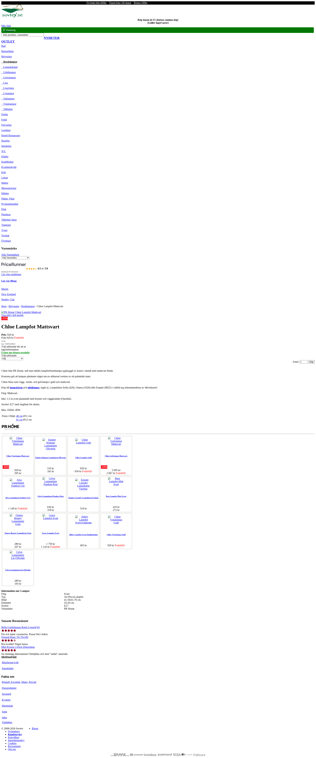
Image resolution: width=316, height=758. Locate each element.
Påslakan (6, 214)
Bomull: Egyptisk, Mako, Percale (19, 682)
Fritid (4, 119)
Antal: (296, 361)
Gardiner (6, 130)
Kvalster (6, 699)
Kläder (4, 156)
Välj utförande (8, 355)
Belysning (6, 56)
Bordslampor (9, 61)
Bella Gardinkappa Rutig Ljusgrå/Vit (20, 627)
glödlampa (33, 387)
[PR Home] (10, 430)
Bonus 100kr (140, 2)
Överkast (6, 240)
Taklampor (7, 98)
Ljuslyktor (7, 88)
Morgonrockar (8, 188)
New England (8, 294)
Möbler (5, 193)
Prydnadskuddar (9, 204)
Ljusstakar (7, 93)
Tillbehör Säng (9, 219)
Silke (4, 717)
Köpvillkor (13, 737)
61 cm (19, 419)
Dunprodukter (9, 688)
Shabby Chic (8, 299)
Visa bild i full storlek (12, 315)
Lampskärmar (9, 67)
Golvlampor (8, 77)
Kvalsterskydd (8, 167)
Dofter (4, 114)
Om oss (12, 749)
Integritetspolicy (16, 740)
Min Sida (6, 25)
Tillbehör (7, 109)
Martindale (7, 705)
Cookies (12, 743)
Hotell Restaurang (10, 135)
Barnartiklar (7, 51)
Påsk (3, 209)
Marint (4, 289)
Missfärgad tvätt (10, 662)
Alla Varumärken (10, 254)
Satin (4, 711)
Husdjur (5, 140)
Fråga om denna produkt (15, 352)
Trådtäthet (7, 722)
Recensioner (14, 746)
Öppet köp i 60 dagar (120, 2)
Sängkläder (7, 668)
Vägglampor (8, 104)
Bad (3, 46)
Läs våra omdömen (11, 274)
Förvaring (6, 125)
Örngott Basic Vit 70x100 (14, 637)
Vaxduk (5, 235)
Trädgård (6, 225)
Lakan (4, 177)
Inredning (6, 146)
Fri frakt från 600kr (96, 2)
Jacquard (6, 694)
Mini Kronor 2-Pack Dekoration (18, 647)
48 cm (19, 416)
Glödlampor (8, 72)
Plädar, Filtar (7, 198)
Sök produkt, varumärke (15, 34)
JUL (3, 151)
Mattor (4, 182)
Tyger (4, 230)
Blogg (35, 728)
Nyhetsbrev (14, 731)
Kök (3, 172)
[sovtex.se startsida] (12, 16)
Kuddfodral (7, 161)
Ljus (4, 82)
